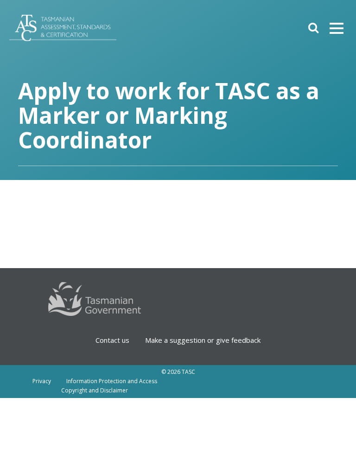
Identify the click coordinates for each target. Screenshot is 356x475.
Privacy (41, 381)
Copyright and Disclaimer (94, 390)
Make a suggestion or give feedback (203, 340)
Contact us (112, 340)
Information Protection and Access (111, 381)
